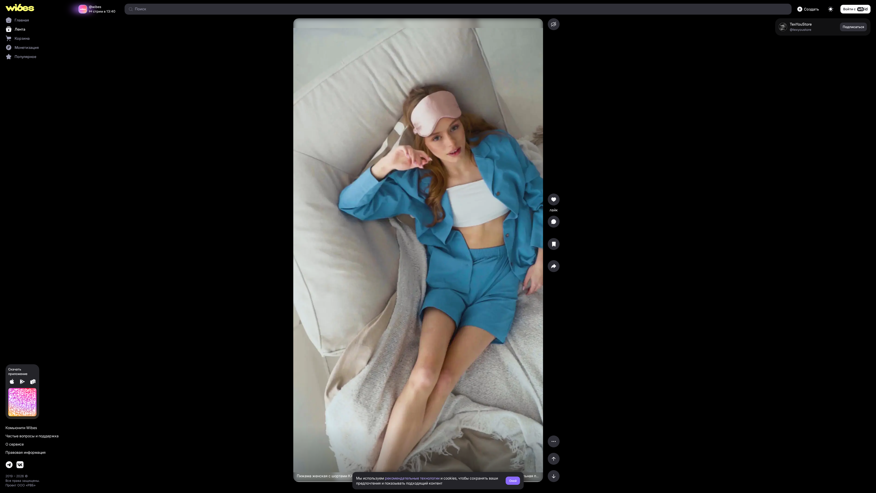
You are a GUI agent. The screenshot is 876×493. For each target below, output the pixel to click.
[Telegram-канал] (9, 464)
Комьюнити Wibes (21, 427)
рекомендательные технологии (412, 478)
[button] (809, 9)
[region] (418, 250)
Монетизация (27, 47)
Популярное (25, 56)
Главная (22, 20)
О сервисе (14, 444)
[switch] (830, 9)
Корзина (22, 38)
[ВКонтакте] (20, 464)
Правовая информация (25, 452)
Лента (20, 29)
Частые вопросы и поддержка (32, 436)
